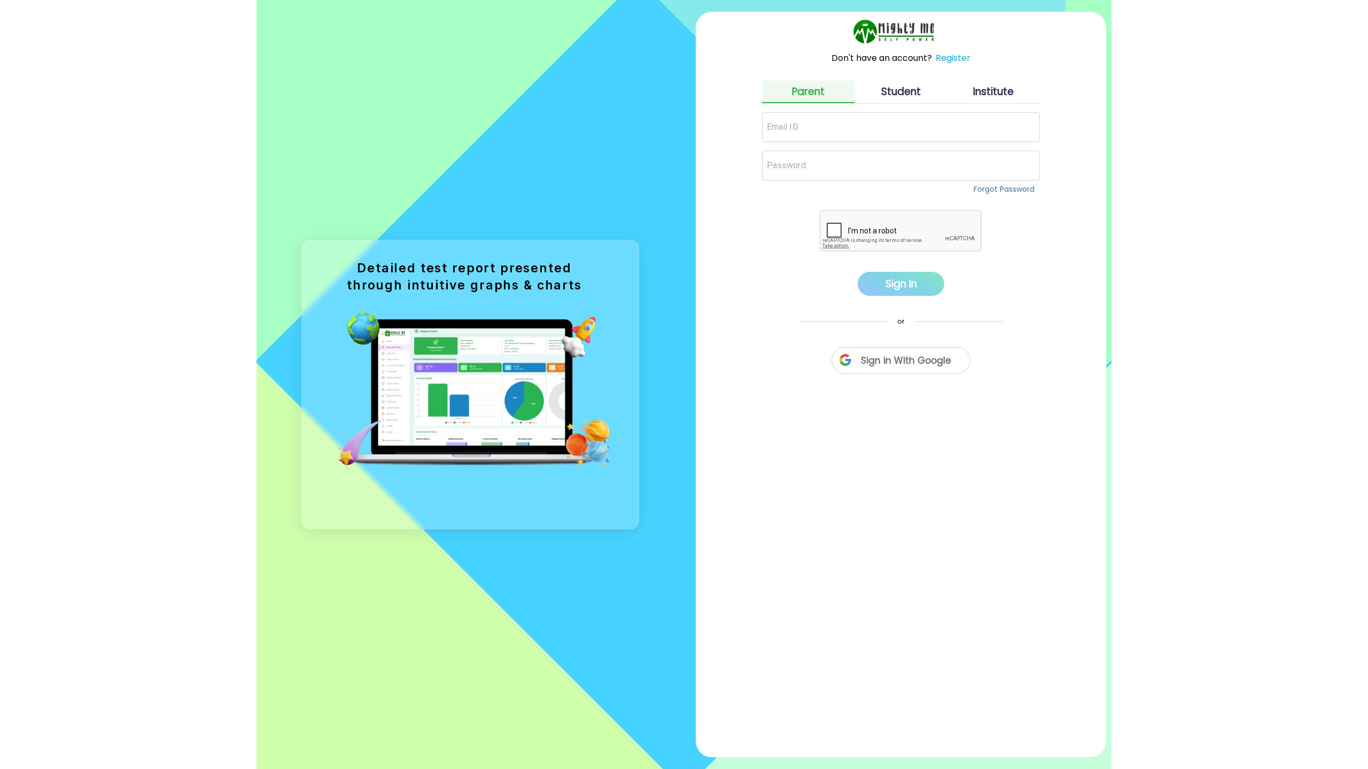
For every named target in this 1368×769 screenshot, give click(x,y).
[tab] (808, 92)
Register (953, 58)
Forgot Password (1004, 189)
